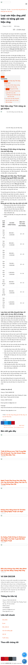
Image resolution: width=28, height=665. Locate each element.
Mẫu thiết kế (5, 627)
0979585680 (6, 607)
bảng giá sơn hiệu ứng (19, 415)
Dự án (3, 623)
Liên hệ (4, 634)
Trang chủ (3, 9)
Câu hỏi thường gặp (7, 630)
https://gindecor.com (8, 611)
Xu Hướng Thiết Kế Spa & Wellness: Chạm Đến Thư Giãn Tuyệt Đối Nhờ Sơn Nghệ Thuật (13, 539)
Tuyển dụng (5, 638)
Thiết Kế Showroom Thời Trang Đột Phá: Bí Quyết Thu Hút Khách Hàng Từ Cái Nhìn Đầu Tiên (13, 453)
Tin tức (8, 9)
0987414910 (6, 605)
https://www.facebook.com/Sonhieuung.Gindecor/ (13, 407)
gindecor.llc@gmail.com (9, 609)
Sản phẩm (5, 620)
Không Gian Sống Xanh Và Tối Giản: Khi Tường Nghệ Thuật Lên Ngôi (13, 510)
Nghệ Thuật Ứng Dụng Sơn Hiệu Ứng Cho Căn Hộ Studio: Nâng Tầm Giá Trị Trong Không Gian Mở (14, 482)
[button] (2, 423)
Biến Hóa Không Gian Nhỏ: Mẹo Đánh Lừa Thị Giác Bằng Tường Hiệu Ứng (14, 569)
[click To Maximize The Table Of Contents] (3, 73)
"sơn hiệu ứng (9, 415)
